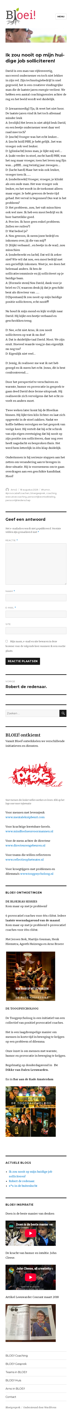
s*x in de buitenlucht (23, 1185)
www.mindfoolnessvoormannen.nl (29, 831)
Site (8, 624)
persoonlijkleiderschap (18, 500)
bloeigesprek (37, 493)
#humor (45, 489)
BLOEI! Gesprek (16, 1364)
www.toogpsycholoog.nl (36, 873)
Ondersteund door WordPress (39, 1407)
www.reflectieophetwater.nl (25, 859)
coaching (51, 493)
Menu (61, 16)
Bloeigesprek (13, 1407)
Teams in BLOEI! (16, 1372)
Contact (11, 1397)
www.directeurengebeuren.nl (25, 845)
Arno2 (14, 489)
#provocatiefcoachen (17, 493)
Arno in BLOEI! (15, 1388)
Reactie (12, 540)
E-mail (11, 607)
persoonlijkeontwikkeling (41, 496)
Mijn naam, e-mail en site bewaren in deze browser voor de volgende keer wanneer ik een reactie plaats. (35, 646)
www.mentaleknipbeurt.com (25, 817)
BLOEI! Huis (13, 1380)
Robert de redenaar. (22, 1181)
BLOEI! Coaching (17, 1355)
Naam (10, 591)
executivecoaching (16, 496)
